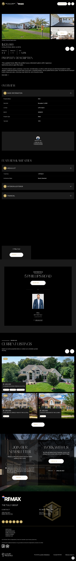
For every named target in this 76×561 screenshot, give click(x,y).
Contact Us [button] (9, 535)
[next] (72, 351)
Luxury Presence (45, 554)
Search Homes (9, 534)
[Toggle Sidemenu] (72, 3)
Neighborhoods (10, 531)
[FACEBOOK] (3, 521)
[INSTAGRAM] (6, 521)
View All (62, 33)
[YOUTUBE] (13, 521)
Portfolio (8, 529)
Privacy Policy (13, 472)
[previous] (67, 351)
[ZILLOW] (21, 521)
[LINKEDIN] (10, 521)
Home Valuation (10, 532)
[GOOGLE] (17, 521)
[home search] (69, 3)
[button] (56, 461)
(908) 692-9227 (62, 3)
